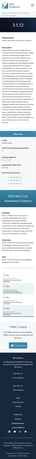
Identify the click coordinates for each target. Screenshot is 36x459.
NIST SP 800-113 (16, 183)
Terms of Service (23, 453)
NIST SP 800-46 (15, 177)
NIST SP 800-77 (15, 180)
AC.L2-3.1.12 (6, 160)
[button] (32, 5)
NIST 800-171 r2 (14, 13)
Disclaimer (12, 456)
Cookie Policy (22, 456)
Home (4, 13)
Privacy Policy (11, 453)
